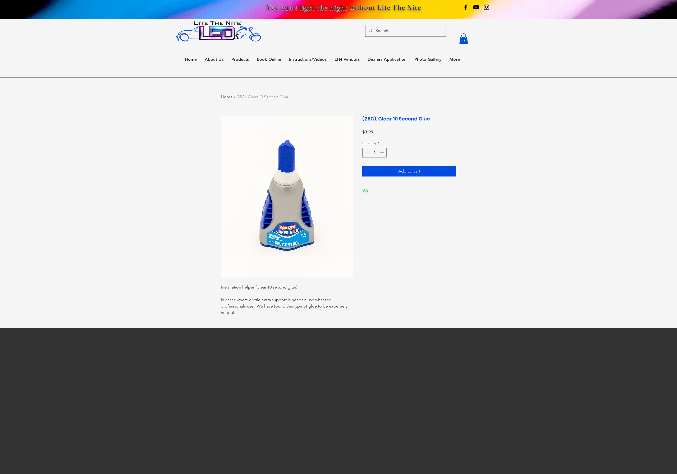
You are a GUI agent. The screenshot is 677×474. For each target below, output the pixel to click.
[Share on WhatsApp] (366, 191)
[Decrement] (366, 152)
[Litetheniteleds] (465, 7)
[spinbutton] (374, 152)
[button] (463, 38)
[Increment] (382, 152)
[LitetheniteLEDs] (486, 7)
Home (227, 96)
